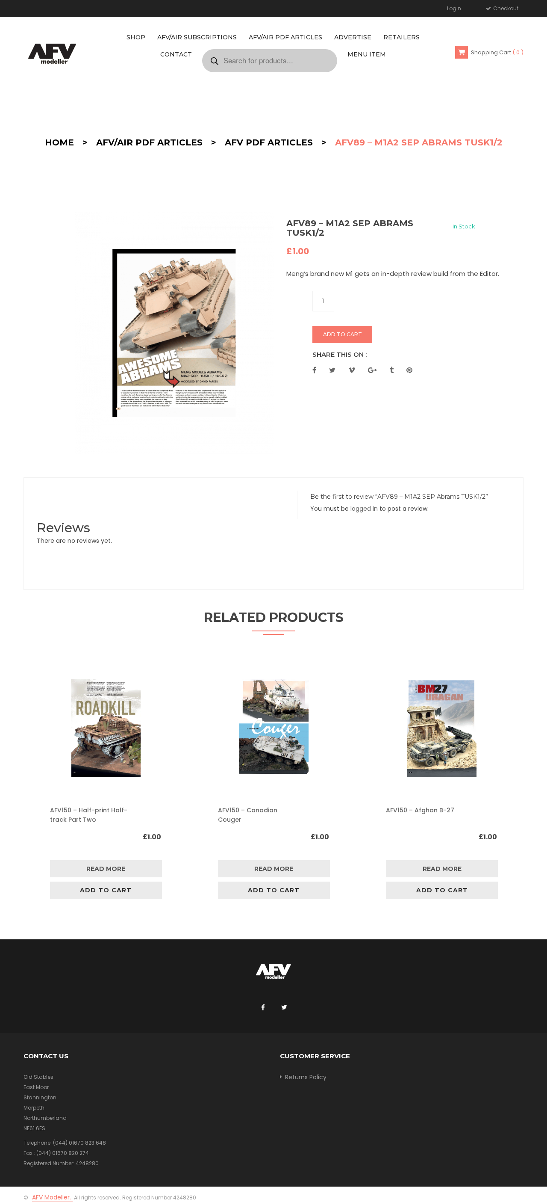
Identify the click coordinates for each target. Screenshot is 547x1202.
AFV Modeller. (52, 1197)
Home (59, 142)
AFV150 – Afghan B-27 (420, 810)
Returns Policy (305, 1077)
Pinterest (409, 370)
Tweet (332, 370)
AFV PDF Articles (269, 142)
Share (314, 370)
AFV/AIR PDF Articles (149, 142)
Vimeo (351, 370)
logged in (364, 508)
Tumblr (392, 370)
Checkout (505, 8)
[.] (262, 1008)
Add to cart (342, 334)
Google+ (372, 370)
